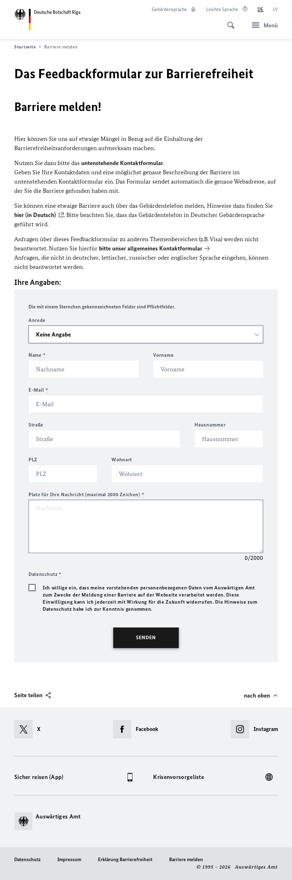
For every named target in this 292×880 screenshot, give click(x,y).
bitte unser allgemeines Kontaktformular (150, 248)
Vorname (163, 355)
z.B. (204, 239)
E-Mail (38, 390)
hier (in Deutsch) (35, 214)
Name (37, 355)
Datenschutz (27, 860)
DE (260, 9)
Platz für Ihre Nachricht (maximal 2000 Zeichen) (86, 495)
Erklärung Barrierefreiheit (125, 860)
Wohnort (121, 460)
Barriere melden (186, 860)
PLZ (32, 460)
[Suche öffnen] (228, 21)
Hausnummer (209, 425)
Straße (35, 425)
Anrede (37, 320)
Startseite (25, 46)
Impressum (69, 860)
